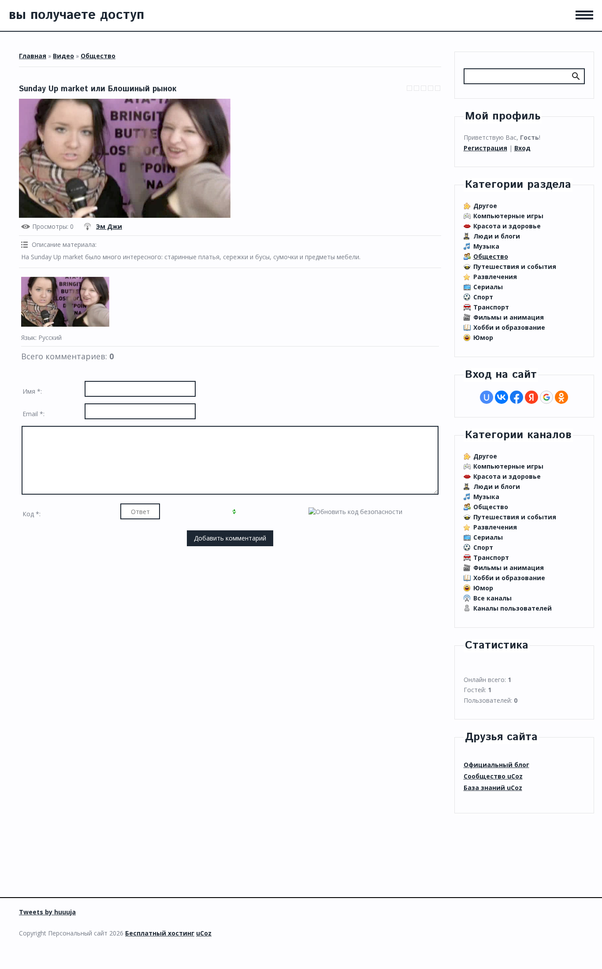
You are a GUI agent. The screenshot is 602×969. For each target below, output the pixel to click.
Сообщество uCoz (493, 776)
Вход (522, 148)
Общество (98, 56)
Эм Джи (109, 226)
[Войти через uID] (486, 397)
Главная (32, 56)
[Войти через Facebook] (516, 397)
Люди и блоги (496, 236)
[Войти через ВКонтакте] (501, 397)
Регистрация (485, 148)
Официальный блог (496, 764)
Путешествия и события (514, 266)
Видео (63, 56)
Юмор (483, 337)
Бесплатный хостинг (159, 933)
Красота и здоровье (507, 226)
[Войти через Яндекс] (531, 397)
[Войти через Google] (546, 397)
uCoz (204, 933)
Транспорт (491, 307)
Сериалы (488, 287)
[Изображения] (65, 302)
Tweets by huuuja (47, 912)
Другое (485, 205)
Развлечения (495, 276)
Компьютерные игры (508, 216)
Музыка (486, 246)
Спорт (483, 297)
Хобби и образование (509, 327)
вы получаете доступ (76, 15)
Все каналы (492, 598)
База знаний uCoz (493, 787)
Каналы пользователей (512, 608)
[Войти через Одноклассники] (561, 397)
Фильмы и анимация (508, 317)
